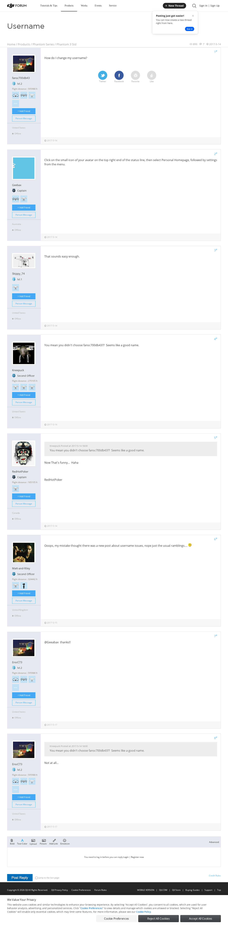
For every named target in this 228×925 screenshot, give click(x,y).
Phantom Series (43, 44)
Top (219, 889)
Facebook (119, 81)
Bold (12, 843)
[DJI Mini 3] (15, 95)
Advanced (214, 842)
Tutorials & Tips (48, 5)
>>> (15, 103)
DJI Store (176, 889)
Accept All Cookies (200, 919)
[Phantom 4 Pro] (31, 95)
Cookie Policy (143, 911)
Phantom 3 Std (66, 44)
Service (112, 5)
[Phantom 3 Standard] (15, 287)
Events (98, 5)
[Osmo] (23, 585)
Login (126, 857)
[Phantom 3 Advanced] (31, 387)
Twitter (102, 81)
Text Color (22, 843)
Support (208, 889)
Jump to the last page (48, 877)
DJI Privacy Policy (59, 889)
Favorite (135, 81)
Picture (43, 843)
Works (84, 5)
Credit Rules (215, 875)
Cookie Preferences (81, 889)
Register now (137, 857)
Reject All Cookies (158, 919)
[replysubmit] (20, 877)
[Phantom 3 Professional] (23, 198)
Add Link (53, 843)
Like (152, 81)
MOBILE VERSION (145, 889)
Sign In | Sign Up (209, 5)
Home (11, 44)
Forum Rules (100, 889)
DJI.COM (163, 889)
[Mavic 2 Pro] (15, 198)
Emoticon (65, 843)
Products (69, 5)
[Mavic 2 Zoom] (23, 95)
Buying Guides (192, 889)
